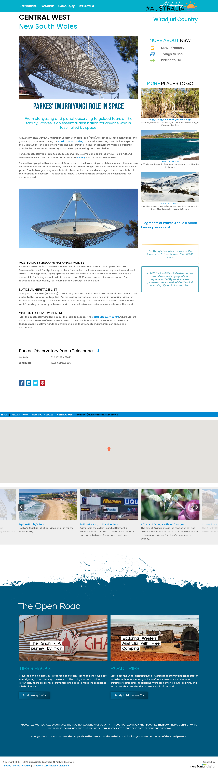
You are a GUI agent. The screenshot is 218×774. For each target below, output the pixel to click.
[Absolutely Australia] (169, 6)
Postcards (47, 6)
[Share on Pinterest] (42, 383)
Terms (16, 765)
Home (4, 414)
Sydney (81, 157)
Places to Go (171, 60)
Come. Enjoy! (66, 6)
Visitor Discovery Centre (105, 316)
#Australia (86, 6)
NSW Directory (172, 48)
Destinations (28, 6)
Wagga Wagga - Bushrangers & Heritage (170, 119)
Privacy (7, 765)
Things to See (172, 54)
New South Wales (42, 414)
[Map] (98, 351)
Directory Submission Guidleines (51, 765)
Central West (65, 414)
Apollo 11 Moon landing (70, 141)
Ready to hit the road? (128, 695)
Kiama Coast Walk (170, 161)
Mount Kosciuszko (170, 203)
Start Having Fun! (33, 695)
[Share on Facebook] (21, 383)
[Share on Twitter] (35, 383)
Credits (26, 765)
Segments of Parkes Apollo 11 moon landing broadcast (169, 225)
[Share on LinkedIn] (28, 383)
